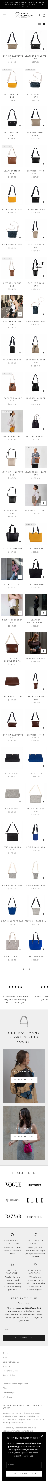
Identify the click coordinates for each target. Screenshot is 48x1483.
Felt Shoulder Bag (35, 810)
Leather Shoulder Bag (35, 621)
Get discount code (24, 1338)
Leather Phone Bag (36, 246)
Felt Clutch (12, 773)
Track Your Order (10, 1371)
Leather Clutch (35, 658)
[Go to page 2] (29, 969)
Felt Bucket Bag (12, 436)
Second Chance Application (15, 1383)
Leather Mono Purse (35, 134)
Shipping (7, 1366)
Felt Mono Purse (12, 209)
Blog (5, 1388)
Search (6, 1353)
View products (23, 1080)
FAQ (5, 1357)
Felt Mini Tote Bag (12, 921)
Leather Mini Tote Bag (12, 473)
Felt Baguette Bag (12, 95)
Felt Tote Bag (35, 549)
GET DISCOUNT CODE (24, 1473)
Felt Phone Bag (35, 322)
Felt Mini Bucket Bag (12, 621)
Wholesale (7, 1397)
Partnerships (9, 1392)
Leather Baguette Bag (12, 57)
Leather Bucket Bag (35, 361)
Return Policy (9, 1375)
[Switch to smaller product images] (44, 24)
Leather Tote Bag (35, 510)
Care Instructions (11, 1362)
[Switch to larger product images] (39, 24)
